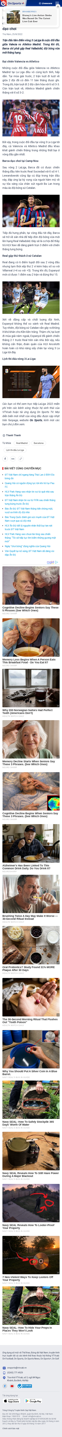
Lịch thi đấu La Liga (15, 450)
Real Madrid (22, 443)
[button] (5, 458)
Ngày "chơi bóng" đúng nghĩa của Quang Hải (27, 546)
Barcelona (38, 443)
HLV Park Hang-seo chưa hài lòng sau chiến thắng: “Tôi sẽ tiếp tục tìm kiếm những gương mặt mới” (30, 538)
